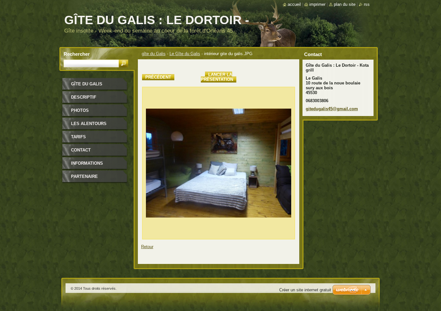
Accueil (294, 4)
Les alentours (89, 123)
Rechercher (77, 54)
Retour (147, 246)
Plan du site (344, 4)
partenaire (84, 176)
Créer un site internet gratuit (305, 289)
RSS (367, 4)
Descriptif (83, 97)
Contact (81, 150)
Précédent (158, 77)
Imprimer (317, 4)
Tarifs (78, 136)
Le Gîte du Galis (184, 53)
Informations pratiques (87, 165)
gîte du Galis (154, 53)
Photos (80, 110)
